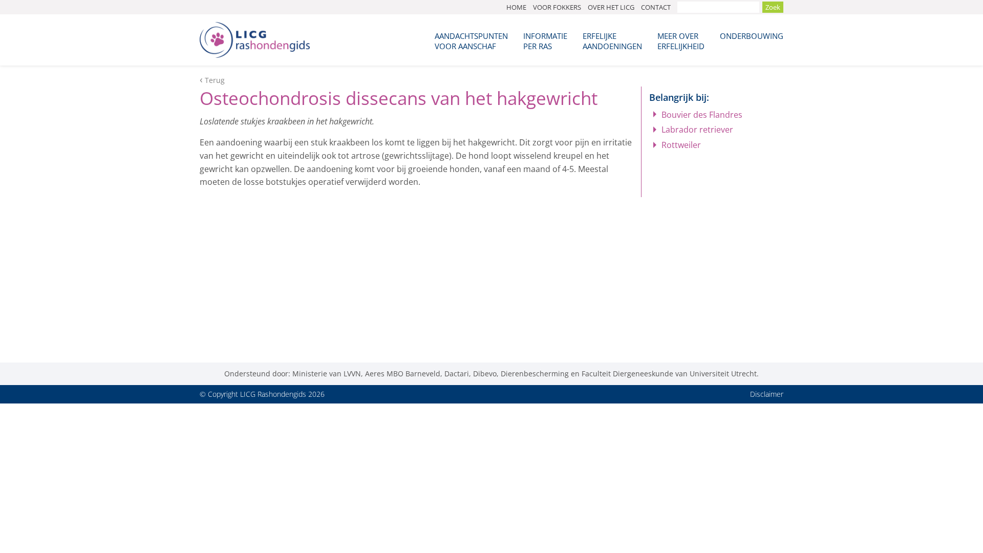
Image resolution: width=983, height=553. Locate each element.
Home (516, 7)
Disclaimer (766, 394)
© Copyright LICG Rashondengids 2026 (262, 394)
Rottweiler (681, 145)
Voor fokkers (557, 7)
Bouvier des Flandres (701, 114)
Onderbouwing (751, 36)
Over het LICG (611, 7)
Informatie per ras (545, 41)
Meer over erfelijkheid (680, 41)
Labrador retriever (697, 129)
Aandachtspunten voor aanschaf (471, 41)
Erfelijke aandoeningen (612, 41)
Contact (656, 7)
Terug (215, 80)
